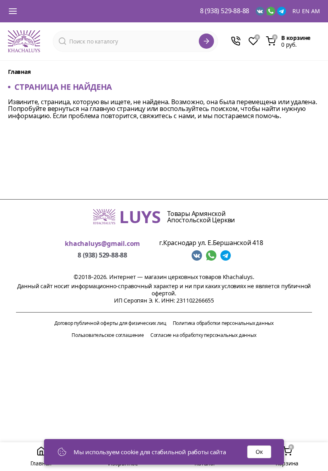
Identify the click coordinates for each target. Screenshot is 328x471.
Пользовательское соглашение (108, 335)
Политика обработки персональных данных (223, 323)
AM (315, 11)
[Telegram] (281, 11)
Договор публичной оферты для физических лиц (110, 323)
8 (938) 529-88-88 (225, 11)
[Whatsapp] (270, 11)
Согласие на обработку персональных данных (203, 335)
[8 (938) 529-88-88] (235, 41)
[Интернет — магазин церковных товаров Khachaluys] (24, 41)
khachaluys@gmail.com (102, 243)
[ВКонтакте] (260, 11)
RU (296, 11)
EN (306, 11)
